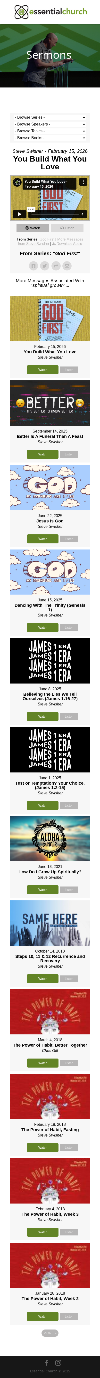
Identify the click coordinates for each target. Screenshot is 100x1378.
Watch (35, 228)
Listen (69, 228)
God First (47, 239)
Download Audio (69, 243)
